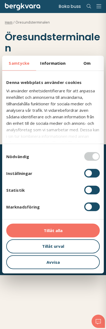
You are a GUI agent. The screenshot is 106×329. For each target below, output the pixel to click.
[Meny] (98, 6)
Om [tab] (87, 63)
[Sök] (89, 6)
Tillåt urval (53, 246)
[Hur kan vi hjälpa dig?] (98, 321)
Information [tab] (53, 63)
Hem (9, 22)
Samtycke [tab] (19, 63)
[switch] (92, 173)
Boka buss (70, 6)
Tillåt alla (53, 230)
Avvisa (53, 262)
